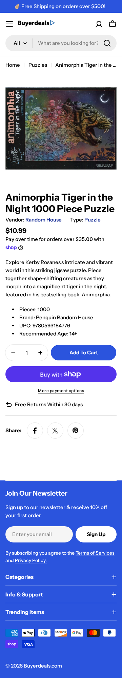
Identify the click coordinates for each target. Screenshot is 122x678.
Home (12, 65)
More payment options (61, 390)
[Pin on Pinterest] (75, 430)
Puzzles (37, 65)
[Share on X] (55, 430)
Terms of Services (95, 553)
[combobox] (61, 43)
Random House (43, 219)
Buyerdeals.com (43, 665)
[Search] (107, 43)
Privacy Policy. (31, 560)
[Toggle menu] (9, 24)
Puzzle (92, 219)
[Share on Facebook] (35, 430)
